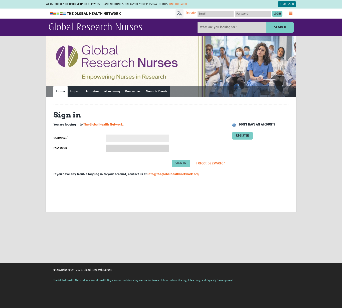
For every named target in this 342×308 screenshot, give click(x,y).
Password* (61, 148)
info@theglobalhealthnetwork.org (173, 174)
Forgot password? (210, 163)
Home (60, 91)
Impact (75, 91)
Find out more (178, 4)
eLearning (112, 91)
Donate (191, 13)
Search (280, 27)
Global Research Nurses (95, 28)
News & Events (156, 91)
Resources (133, 91)
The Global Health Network (86, 14)
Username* (61, 138)
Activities (92, 91)
